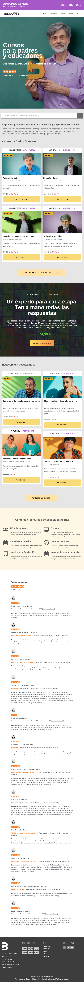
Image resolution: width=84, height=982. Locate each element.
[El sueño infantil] (62, 164)
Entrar (71, 13)
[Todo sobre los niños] (62, 222)
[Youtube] (72, 947)
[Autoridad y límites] (21, 164)
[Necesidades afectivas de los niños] (21, 222)
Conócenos (46, 946)
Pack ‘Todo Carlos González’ (21, 635)
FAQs (44, 954)
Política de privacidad (48, 979)
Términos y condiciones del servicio (27, 979)
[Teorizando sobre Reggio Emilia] (21, 445)
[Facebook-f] (68, 947)
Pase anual (53, 13)
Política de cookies (62, 979)
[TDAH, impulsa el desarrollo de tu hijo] (62, 387)
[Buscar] (80, 115)
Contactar (46, 956)
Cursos (43, 13)
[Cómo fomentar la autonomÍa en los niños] (21, 387)
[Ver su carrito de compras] (77, 13)
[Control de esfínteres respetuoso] (62, 448)
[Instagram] (64, 947)
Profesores (46, 948)
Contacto (63, 13)
